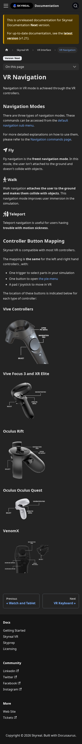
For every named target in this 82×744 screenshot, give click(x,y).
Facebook (10, 683)
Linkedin (9, 671)
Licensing (10, 649)
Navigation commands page (51, 139)
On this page (15, 67)
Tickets (8, 718)
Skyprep (9, 643)
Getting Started (14, 630)
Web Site (9, 711)
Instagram (10, 689)
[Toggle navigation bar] (6, 6)
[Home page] (6, 50)
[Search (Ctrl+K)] (75, 5)
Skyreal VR (10, 636)
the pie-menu (48, 279)
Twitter (8, 677)
